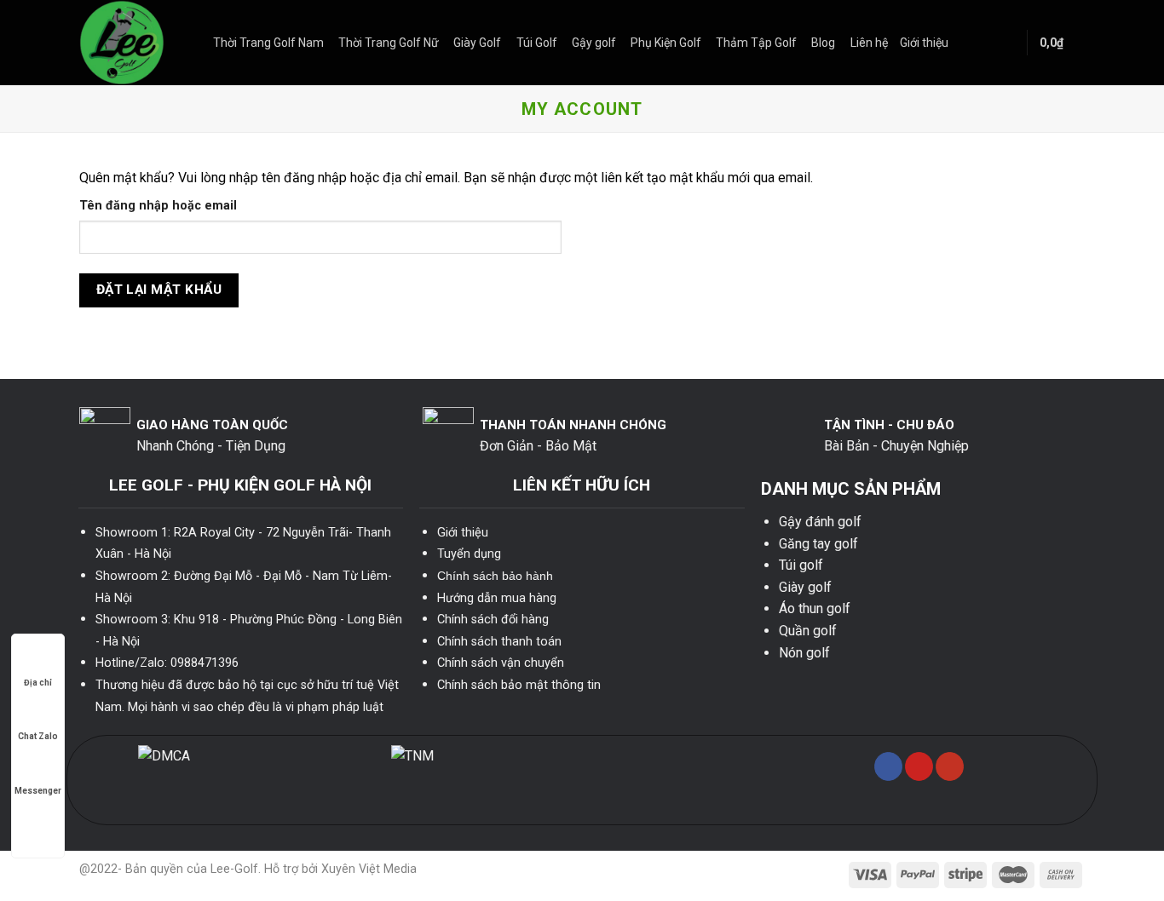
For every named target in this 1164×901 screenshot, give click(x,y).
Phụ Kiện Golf (666, 42)
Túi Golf (536, 42)
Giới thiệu (924, 42)
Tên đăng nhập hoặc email (158, 205)
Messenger (37, 790)
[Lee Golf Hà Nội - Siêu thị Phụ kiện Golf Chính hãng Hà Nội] (133, 42)
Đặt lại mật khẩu (159, 289)
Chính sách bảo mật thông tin (519, 685)
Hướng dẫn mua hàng (496, 598)
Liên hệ (869, 42)
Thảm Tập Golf (756, 42)
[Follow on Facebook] (888, 766)
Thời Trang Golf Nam (268, 42)
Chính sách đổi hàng (493, 619)
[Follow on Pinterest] (919, 766)
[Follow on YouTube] (950, 766)
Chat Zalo (38, 736)
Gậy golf (594, 42)
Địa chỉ (38, 682)
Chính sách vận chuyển (500, 663)
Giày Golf (477, 42)
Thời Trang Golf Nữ (388, 42)
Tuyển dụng (469, 554)
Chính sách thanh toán (499, 641)
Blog (823, 42)
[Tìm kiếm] (1007, 43)
